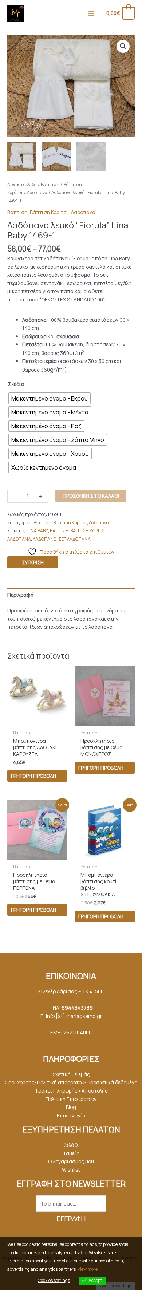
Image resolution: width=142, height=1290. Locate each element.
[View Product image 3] (91, 156)
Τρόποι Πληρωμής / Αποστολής (71, 1090)
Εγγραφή (71, 1218)
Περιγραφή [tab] (20, 594)
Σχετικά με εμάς (71, 1074)
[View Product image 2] (56, 156)
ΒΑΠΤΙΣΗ (59, 531)
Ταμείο (71, 1153)
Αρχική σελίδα (22, 184)
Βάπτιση (50, 184)
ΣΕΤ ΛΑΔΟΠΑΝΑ (74, 539)
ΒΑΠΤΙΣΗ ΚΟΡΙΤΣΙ (88, 531)
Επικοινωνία (71, 1115)
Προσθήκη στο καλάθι (91, 495)
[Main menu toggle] (91, 13)
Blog (71, 1107)
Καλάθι (71, 1144)
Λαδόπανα (37, 192)
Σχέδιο (16, 383)
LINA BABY (37, 531)
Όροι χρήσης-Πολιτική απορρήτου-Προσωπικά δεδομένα (71, 1082)
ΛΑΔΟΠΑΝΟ (44, 539)
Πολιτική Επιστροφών (71, 1099)
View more (88, 1269)
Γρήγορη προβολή (33, 775)
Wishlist (71, 1169)
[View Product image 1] (21, 156)
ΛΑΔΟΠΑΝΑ (19, 539)
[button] (123, 46)
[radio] (49, 398)
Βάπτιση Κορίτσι (49, 212)
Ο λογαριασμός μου (71, 1161)
